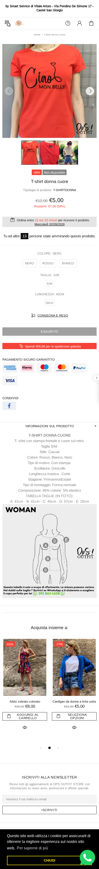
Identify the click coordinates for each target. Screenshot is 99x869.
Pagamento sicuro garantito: (29, 359)
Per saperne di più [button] (32, 848)
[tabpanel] (25, 690)
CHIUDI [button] (49, 860)
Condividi (10, 398)
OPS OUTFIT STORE (19, 23)
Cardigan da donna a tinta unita (74, 701)
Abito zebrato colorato (25, 701)
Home (37, 34)
